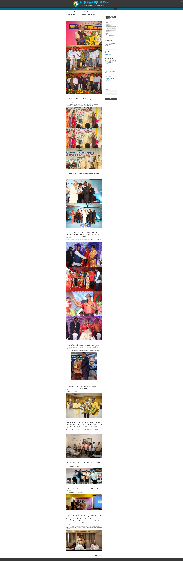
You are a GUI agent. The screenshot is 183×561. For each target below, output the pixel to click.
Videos (87, 8)
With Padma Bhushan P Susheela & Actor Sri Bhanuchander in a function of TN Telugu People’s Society (84, 234)
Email (106, 92)
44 (113, 78)
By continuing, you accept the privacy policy (110, 96)
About (71, 8)
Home (68, 8)
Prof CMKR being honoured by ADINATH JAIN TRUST (84, 463)
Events (74, 8)
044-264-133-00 (109, 78)
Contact (112, 8)
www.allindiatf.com (109, 83)
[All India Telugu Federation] (91, 3)
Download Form (109, 47)
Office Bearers (79, 8)
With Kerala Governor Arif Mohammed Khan (84, 174)
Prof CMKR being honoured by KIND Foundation (84, 489)
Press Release (107, 8)
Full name (106, 89)
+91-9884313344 (109, 80)
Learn (103, 8)
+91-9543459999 (109, 79)
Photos (84, 8)
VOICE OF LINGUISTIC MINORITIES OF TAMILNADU (84, 14)
